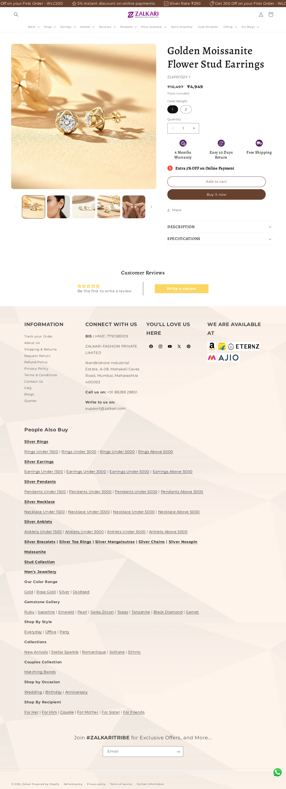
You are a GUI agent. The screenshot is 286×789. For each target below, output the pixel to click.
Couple (67, 712)
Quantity (174, 119)
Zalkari (26, 784)
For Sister (111, 712)
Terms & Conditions (40, 375)
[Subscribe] (178, 752)
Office (51, 632)
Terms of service (121, 783)
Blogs (29, 394)
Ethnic (134, 652)
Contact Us (33, 381)
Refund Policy (36, 362)
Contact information (150, 783)
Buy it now (217, 194)
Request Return (37, 356)
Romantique (94, 652)
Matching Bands (40, 672)
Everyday (33, 632)
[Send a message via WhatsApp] (277, 772)
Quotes (30, 401)
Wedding (33, 692)
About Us (32, 343)
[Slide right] (151, 207)
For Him (49, 712)
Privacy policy (96, 783)
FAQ (28, 388)
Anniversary (76, 692)
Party (64, 632)
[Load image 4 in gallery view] (108, 206)
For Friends (134, 712)
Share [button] (176, 210)
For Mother (87, 712)
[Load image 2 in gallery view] (58, 206)
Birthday (53, 692)
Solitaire (117, 652)
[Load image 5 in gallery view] (133, 206)
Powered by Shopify (45, 784)
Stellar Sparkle (65, 652)
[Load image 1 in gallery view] (33, 206)
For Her (31, 712)
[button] (16, 14)
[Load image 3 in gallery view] (83, 206)
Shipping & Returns (40, 349)
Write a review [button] (181, 288)
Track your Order (38, 336)
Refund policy (73, 783)
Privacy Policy (36, 369)
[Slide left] (16, 207)
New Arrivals (36, 652)
